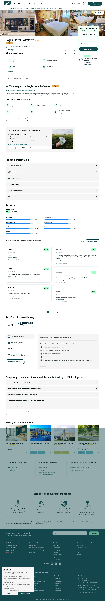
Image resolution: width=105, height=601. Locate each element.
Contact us (32, 552)
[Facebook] (52, 563)
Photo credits (80, 557)
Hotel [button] (9, 79)
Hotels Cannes (57, 588)
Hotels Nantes (57, 578)
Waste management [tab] (17, 349)
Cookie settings (80, 550)
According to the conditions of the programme (17, 144)
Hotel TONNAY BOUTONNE (45, 476)
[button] (3, 598)
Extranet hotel (56, 547)
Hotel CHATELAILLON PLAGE (46, 474)
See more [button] (10, 71)
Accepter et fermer (25, 593)
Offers (30, 4)
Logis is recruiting (57, 557)
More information (87, 64)
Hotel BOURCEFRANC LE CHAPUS (47, 472)
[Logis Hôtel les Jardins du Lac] (40, 433)
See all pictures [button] (99, 12)
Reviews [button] (26, 79)
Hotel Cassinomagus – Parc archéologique (80, 467)
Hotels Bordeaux (58, 590)
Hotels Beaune (57, 585)
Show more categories (14, 361)
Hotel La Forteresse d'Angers (76, 470)
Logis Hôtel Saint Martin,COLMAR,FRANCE (88, 587)
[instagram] (56, 563)
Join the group (56, 550)
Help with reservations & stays (36, 547)
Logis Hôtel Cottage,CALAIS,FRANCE (87, 590)
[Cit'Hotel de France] (16, 433)
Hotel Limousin (11, 470)
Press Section (56, 559)
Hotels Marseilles (58, 581)
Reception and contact (16, 178)
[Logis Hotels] (8, 3)
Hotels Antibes (57, 583)
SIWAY (67, 599)
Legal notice (80, 545)
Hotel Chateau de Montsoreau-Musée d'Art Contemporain (83, 469)
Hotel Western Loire (12, 467)
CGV (78, 552)
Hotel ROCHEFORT (43, 467)
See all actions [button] (43, 366)
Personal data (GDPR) (82, 547)
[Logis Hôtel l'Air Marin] (64, 433)
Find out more (45, 4)
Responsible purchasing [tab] (18, 355)
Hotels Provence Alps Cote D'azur (38, 581)
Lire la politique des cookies (8, 588)
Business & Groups (57, 554)
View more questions (17, 413)
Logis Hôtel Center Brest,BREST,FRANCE (87, 583)
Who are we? (56, 545)
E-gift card (55, 552)
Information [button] (17, 79)
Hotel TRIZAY (42, 469)
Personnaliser (9, 593)
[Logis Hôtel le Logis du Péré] (88, 433)
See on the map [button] (32, 46)
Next (57, 312)
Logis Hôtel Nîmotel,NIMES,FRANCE (86, 585)
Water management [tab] (17, 343)
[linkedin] (60, 563)
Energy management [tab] (17, 336)
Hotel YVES (41, 470)
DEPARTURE (93, 30)
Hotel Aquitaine (11, 469)
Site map (79, 554)
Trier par (82, 241)
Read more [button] (69, 95)
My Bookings (32, 545)
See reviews (21, 50)
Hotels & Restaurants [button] (20, 4)
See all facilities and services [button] (17, 119)
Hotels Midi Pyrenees (35, 585)
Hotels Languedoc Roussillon (37, 590)
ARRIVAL (83, 30)
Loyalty (36, 4)
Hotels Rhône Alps (34, 578)
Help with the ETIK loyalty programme (38, 550)
